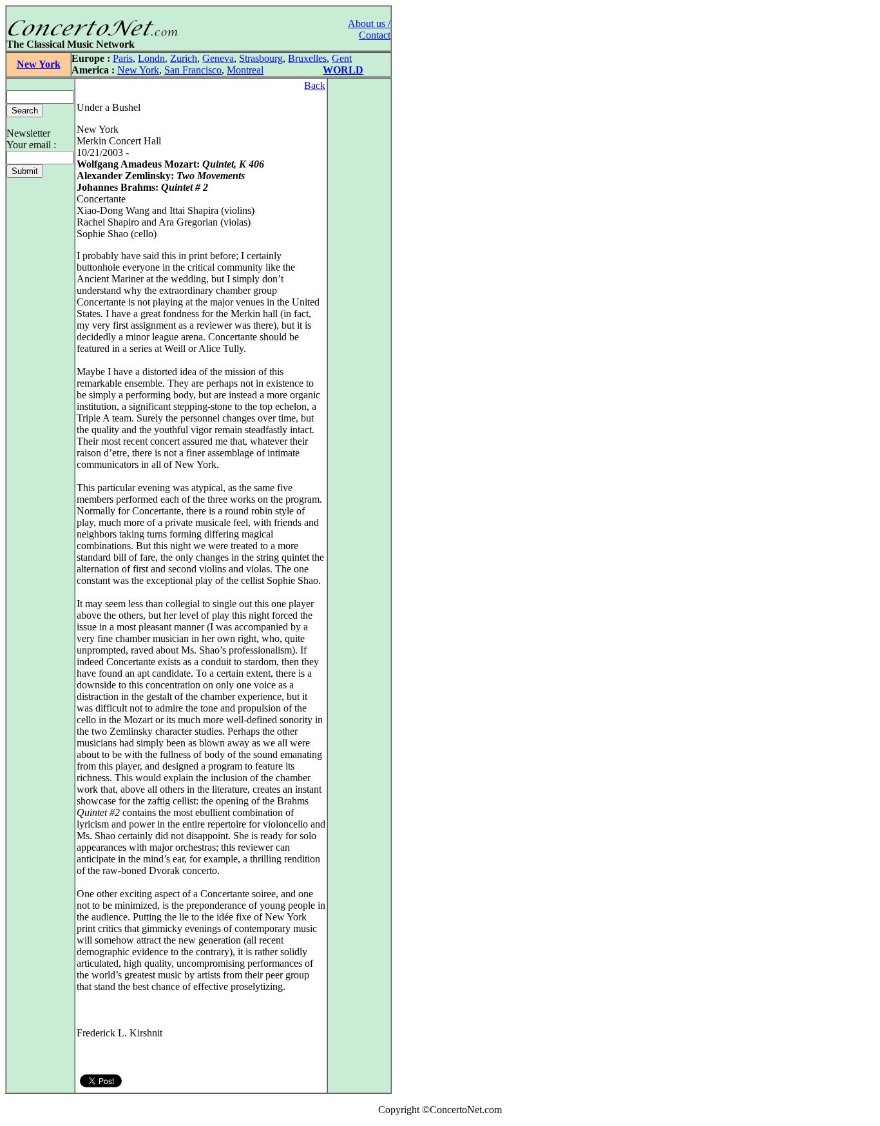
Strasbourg (261, 58)
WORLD (343, 69)
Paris (123, 58)
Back (314, 85)
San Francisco (193, 69)
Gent (342, 58)
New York (39, 64)
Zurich (183, 58)
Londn (151, 58)
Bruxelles (307, 58)
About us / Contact (369, 29)
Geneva (218, 58)
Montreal (245, 69)
